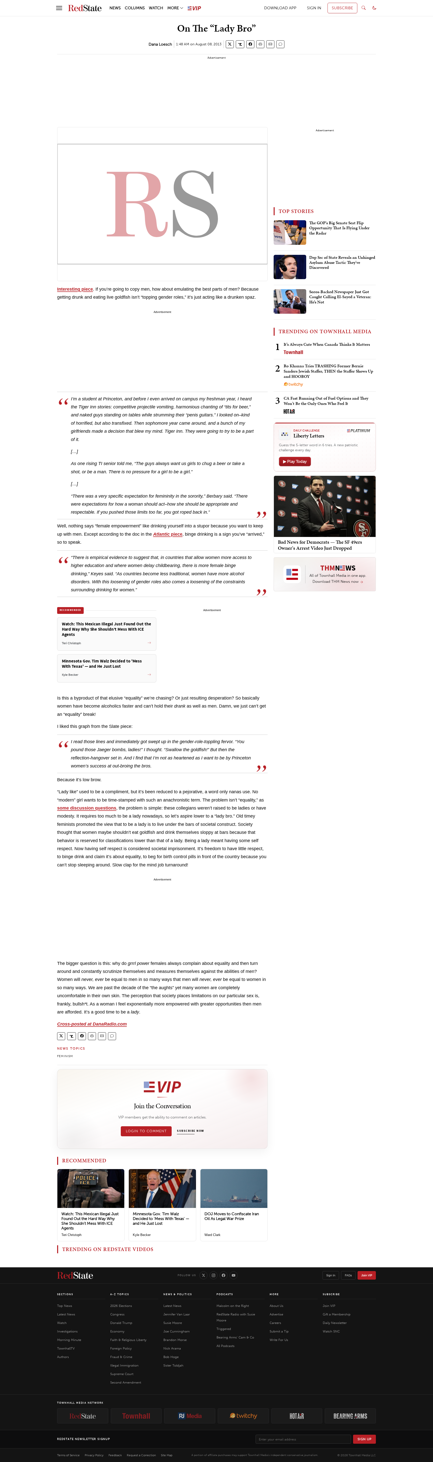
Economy (117, 1331)
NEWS (115, 8)
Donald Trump (121, 1323)
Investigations (67, 1331)
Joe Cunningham (176, 1331)
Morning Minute (69, 1340)
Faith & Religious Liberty (128, 1340)
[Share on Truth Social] (240, 44)
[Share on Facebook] (250, 44)
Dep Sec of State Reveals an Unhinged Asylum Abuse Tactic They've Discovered (342, 263)
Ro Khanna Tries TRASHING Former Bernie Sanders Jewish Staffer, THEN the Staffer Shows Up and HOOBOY (328, 371)
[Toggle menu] (59, 8)
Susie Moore (172, 1323)
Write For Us (279, 1340)
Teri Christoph (71, 1235)
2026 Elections (121, 1306)
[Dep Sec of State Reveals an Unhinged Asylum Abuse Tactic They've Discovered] (290, 267)
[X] (203, 1275)
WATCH (156, 8)
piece (167, 534)
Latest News (66, 1314)
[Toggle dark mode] (374, 8)
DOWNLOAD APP (280, 8)
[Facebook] (224, 1275)
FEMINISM (65, 1056)
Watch (62, 1323)
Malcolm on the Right (232, 1306)
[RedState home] (75, 1275)
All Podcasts (225, 1346)
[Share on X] (230, 44)
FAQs (348, 1275)
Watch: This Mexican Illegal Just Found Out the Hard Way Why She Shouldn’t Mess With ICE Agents (90, 1221)
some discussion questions (86, 808)
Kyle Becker (142, 1235)
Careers (275, 1323)
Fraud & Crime (121, 1357)
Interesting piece (75, 289)
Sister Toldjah (173, 1365)
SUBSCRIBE (342, 8)
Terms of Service (68, 1455)
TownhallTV (66, 1348)
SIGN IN (314, 8)
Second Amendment (125, 1382)
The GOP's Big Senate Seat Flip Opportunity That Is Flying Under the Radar (339, 228)
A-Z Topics (119, 1294)
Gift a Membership (337, 1314)
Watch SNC (331, 1331)
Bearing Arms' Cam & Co (235, 1337)
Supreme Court (121, 1374)
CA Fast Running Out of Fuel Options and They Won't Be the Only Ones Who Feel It (326, 400)
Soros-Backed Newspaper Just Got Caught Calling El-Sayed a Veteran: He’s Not (340, 297)
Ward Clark (212, 1235)
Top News (64, 1306)
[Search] (363, 8)
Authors (63, 1357)
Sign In (330, 1275)
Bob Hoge (171, 1357)
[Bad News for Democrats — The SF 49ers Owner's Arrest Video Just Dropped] (325, 506)
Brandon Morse (175, 1340)
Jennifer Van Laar (176, 1314)
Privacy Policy (94, 1455)
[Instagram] (213, 1275)
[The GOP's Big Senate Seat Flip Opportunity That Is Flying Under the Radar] (290, 232)
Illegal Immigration (124, 1365)
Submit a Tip (279, 1331)
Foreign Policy (121, 1348)
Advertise (276, 1314)
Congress (117, 1314)
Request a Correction (141, 1455)
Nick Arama (172, 1348)
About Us (276, 1306)
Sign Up (365, 1439)
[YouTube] (234, 1275)
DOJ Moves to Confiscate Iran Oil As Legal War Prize (231, 1216)
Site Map (166, 1455)
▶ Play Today (295, 461)
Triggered (223, 1329)
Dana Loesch (160, 44)
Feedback (115, 1455)
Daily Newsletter (335, 1323)
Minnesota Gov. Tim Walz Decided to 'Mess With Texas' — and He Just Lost (161, 1218)
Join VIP (366, 1275)
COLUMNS (135, 8)
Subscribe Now (190, 1131)
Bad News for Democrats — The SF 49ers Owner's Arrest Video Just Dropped (320, 545)
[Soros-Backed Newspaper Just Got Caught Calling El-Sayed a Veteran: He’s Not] (290, 301)
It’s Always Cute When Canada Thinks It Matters (327, 344)
